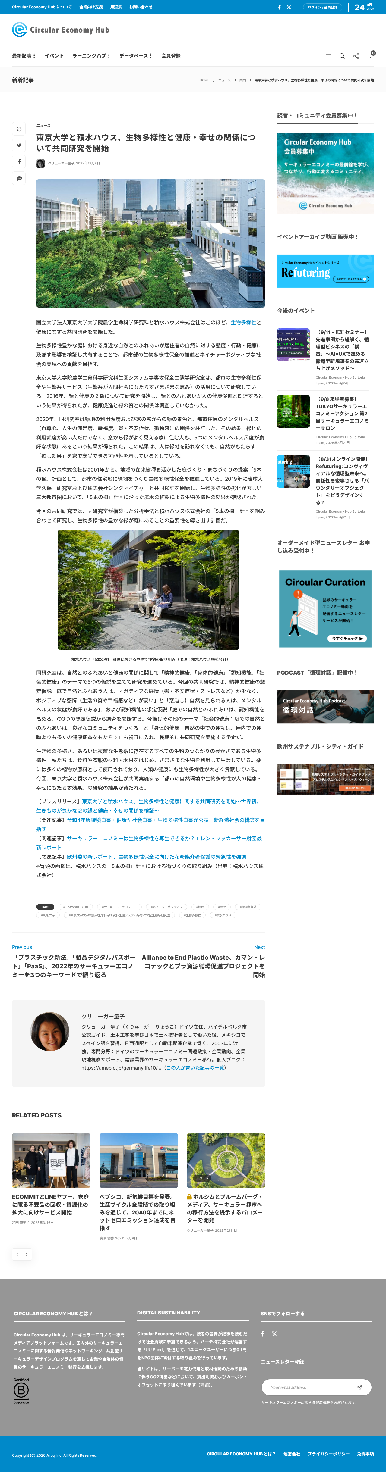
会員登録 (171, 56)
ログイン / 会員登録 (322, 7)
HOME (205, 80)
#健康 (200, 907)
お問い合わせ (141, 7)
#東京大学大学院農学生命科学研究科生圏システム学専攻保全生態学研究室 (119, 915)
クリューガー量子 (61, 163)
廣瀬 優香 (107, 1238)
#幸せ (222, 907)
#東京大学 (48, 915)
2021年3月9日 (126, 1238)
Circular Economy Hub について (42, 7)
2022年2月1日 (226, 1230)
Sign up (360, 1387)
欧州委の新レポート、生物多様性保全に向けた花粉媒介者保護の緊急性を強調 (156, 857)
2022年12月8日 (88, 163)
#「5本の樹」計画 (75, 907)
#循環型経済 (248, 907)
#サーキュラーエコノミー (119, 907)
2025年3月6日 (42, 1222)
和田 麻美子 (21, 1222)
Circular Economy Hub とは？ (241, 1453)
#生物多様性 (192, 915)
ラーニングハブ (89, 56)
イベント (54, 56)
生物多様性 (243, 323)
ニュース (224, 80)
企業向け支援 (91, 7)
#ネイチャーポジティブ (166, 907)
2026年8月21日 (338, 443)
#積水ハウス (223, 915)
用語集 (116, 7)
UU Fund (154, 1349)
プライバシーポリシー (329, 1453)
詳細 (204, 1384)
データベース (133, 56)
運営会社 (291, 1453)
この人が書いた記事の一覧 (195, 1068)
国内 (242, 80)
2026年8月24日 (338, 383)
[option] (51, 1180)
